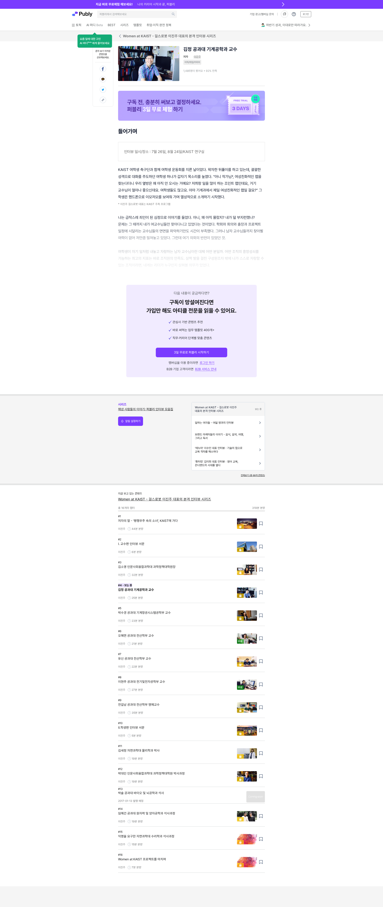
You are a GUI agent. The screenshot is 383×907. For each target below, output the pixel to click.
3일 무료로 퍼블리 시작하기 (191, 352)
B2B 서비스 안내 (205, 369)
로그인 (306, 14)
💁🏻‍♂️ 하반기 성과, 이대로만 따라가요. (283, 25)
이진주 (197, 56)
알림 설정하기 (132, 421)
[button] (94, 41)
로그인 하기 (207, 363)
